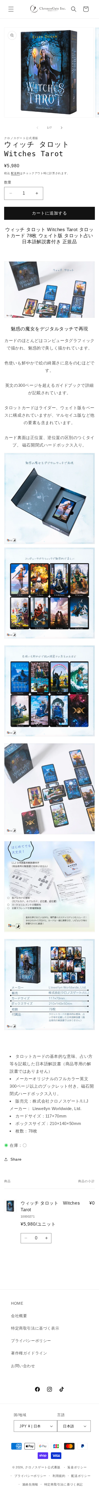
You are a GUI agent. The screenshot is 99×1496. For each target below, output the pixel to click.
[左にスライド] (37, 128)
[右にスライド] (62, 128)
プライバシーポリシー (31, 1340)
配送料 (15, 173)
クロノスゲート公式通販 (43, 1467)
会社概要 (19, 1316)
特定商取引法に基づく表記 (63, 1484)
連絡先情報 (30, 1484)
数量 (8, 182)
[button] (11, 9)
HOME (17, 1303)
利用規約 (59, 1475)
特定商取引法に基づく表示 (35, 1328)
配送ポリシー (80, 1475)
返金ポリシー (77, 1467)
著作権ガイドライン (29, 1353)
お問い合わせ (23, 1366)
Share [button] (16, 1159)
